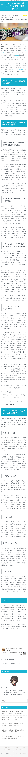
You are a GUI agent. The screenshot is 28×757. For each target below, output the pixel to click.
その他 (4, 644)
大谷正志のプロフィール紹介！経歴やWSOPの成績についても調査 (12, 718)
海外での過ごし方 (7, 749)
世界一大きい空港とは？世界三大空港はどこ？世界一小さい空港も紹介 (13, 731)
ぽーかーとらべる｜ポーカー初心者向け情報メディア (14, 6)
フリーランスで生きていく (18, 749)
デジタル (17, 55)
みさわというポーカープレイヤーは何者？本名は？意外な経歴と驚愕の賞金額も (13, 712)
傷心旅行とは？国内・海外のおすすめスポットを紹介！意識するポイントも (13, 724)
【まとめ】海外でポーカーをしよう (10, 747)
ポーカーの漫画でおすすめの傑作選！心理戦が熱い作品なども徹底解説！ (13, 737)
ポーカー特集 (22, 747)
